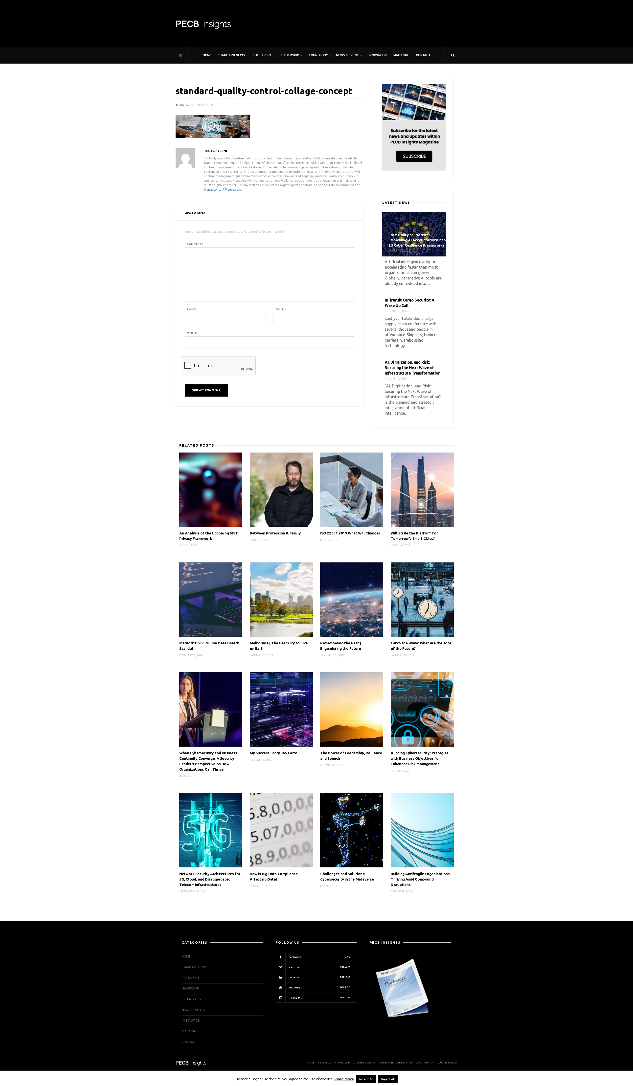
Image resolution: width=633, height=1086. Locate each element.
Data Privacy (424, 1062)
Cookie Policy (447, 1062)
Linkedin (319, 977)
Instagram (319, 997)
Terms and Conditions (395, 1062)
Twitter (319, 967)
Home (207, 55)
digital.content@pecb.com (222, 189)
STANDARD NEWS (231, 55)
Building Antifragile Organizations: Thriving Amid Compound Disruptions (421, 879)
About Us (324, 1062)
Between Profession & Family (275, 533)
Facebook (319, 957)
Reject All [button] (388, 1079)
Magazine (401, 55)
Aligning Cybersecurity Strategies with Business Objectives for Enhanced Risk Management (419, 758)
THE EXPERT (262, 55)
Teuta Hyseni (185, 104)
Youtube (319, 987)
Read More (344, 1079)
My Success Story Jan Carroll (275, 753)
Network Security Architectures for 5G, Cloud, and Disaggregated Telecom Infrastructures (209, 879)
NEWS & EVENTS (348, 55)
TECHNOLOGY (317, 55)
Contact (423, 55)
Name (192, 309)
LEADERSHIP (289, 55)
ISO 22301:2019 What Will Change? (350, 533)
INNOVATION (378, 55)
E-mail (281, 309)
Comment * (195, 243)
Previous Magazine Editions (355, 1062)
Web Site (193, 332)
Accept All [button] (366, 1079)
